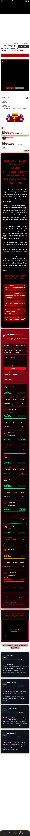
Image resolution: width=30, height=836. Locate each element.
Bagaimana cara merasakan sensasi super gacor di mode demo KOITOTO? (15, 311)
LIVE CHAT (27, 834)
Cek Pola (23, 403)
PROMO (3, 834)
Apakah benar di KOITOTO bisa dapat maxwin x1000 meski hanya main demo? (14, 295)
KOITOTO (2, 43)
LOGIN (8, 55)
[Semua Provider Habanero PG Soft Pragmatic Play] (15, 361)
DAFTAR (22, 55)
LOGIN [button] (8, 88)
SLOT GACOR (15, 43)
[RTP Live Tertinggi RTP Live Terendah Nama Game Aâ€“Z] (15, 364)
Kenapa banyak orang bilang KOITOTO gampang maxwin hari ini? (15, 318)
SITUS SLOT (8, 43)
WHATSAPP (21, 834)
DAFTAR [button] (18, 88)
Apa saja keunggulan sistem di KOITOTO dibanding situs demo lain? (14, 303)
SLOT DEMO (22, 43)
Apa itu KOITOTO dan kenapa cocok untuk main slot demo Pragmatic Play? (15, 287)
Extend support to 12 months (15, 108)
